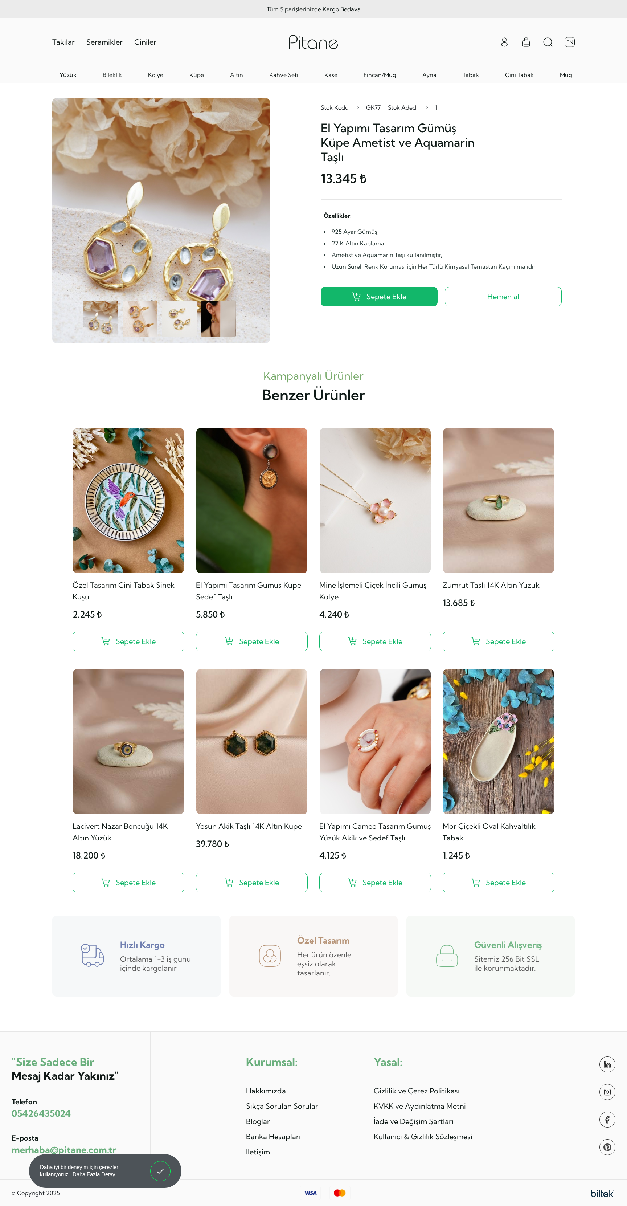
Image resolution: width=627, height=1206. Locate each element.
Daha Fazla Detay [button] (94, 1174)
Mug (566, 74)
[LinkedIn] (607, 1064)
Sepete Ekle (386, 296)
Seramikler (104, 41)
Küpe (196, 74)
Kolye (155, 74)
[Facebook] (607, 1120)
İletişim (258, 1151)
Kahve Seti (283, 74)
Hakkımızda (266, 1090)
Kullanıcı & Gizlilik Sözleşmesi (423, 1136)
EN (569, 42)
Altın (236, 74)
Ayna (429, 74)
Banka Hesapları (273, 1136)
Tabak (471, 74)
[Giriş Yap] (504, 41)
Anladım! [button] (161, 1166)
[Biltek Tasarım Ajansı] (602, 1193)
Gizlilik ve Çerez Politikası (417, 1090)
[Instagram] (607, 1092)
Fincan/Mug (380, 74)
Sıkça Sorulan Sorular (282, 1106)
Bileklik (112, 74)
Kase (330, 74)
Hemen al (503, 296)
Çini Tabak (519, 74)
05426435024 (41, 1113)
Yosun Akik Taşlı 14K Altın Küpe (249, 826)
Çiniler (145, 41)
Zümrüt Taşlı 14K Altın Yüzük (491, 585)
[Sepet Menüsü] (526, 42)
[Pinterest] (607, 1147)
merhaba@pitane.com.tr (64, 1149)
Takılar (63, 41)
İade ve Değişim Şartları (414, 1121)
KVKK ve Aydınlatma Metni (420, 1106)
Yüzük (68, 74)
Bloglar (258, 1121)
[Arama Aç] (548, 42)
